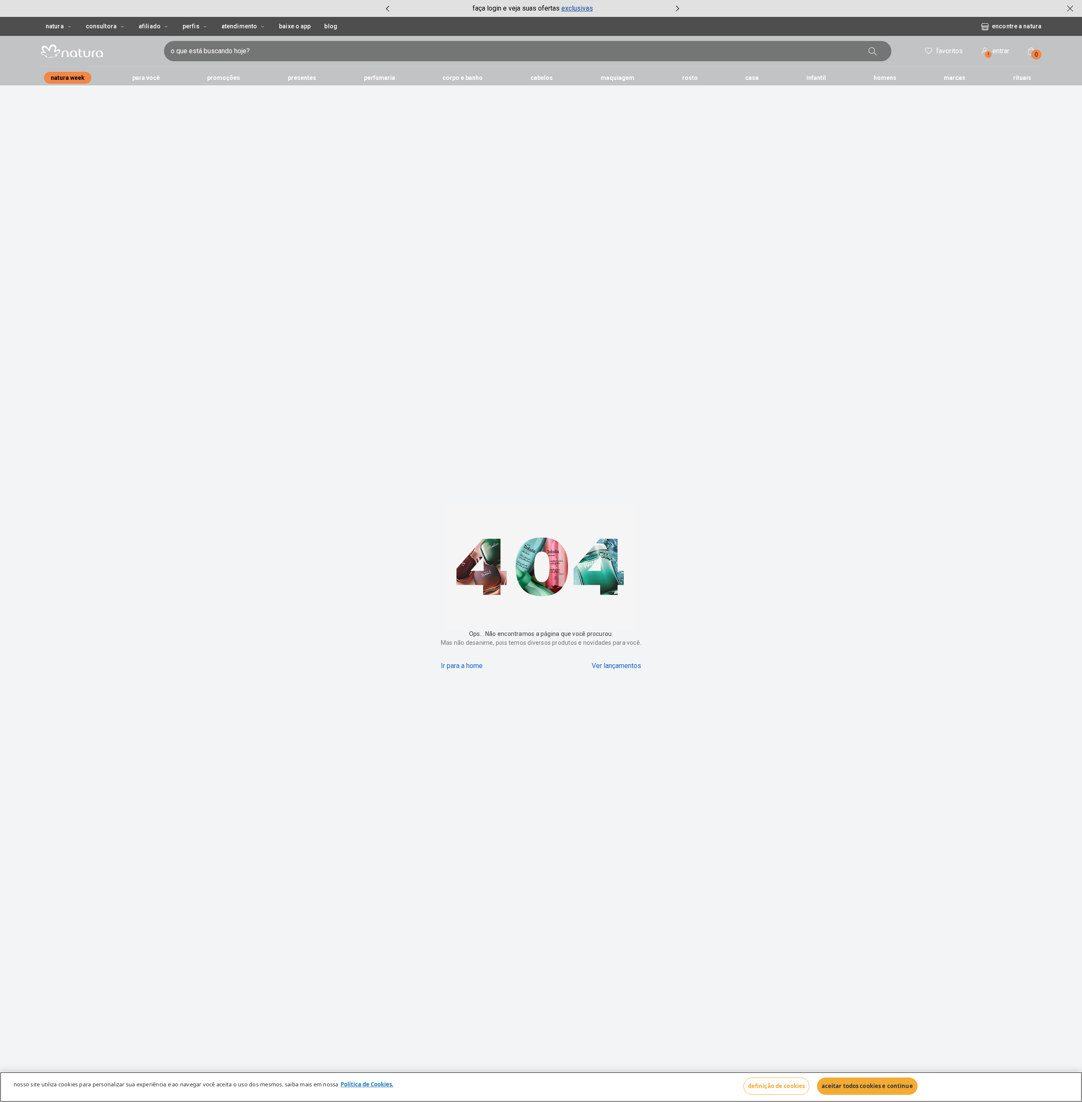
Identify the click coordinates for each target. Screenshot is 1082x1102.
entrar (999, 52)
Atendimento (239, 26)
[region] (541, 1087)
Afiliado (150, 26)
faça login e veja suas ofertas (516, 8)
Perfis (191, 26)
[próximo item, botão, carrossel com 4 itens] (677, 8)
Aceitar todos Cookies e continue (867, 1086)
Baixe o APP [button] (295, 26)
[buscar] (888, 51)
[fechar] (1070, 8)
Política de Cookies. (367, 1084)
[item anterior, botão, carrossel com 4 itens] (388, 8)
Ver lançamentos (616, 666)
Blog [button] (330, 26)
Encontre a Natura (948, 26)
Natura (55, 26)
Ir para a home (462, 666)
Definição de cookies (776, 1086)
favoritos (949, 51)
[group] (532, 8)
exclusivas (577, 8)
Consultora (101, 26)
